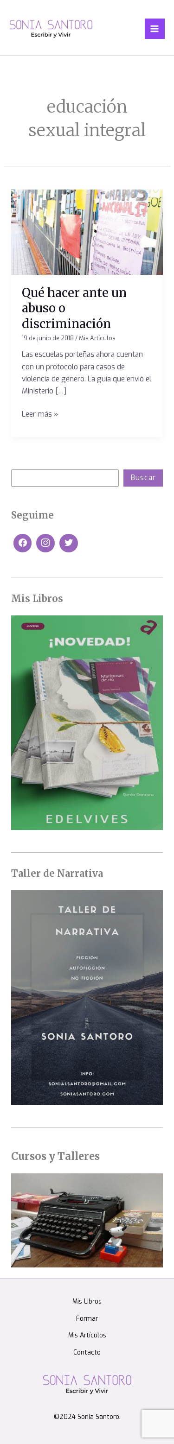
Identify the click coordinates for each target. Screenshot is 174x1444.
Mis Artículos (97, 338)
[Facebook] (22, 543)
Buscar (143, 477)
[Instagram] (45, 543)
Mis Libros (87, 1301)
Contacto (87, 1352)
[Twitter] (68, 543)
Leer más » (40, 413)
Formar (87, 1318)
